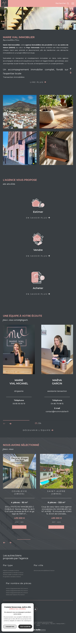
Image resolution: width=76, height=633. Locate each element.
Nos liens (53, 623)
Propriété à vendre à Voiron (12, 576)
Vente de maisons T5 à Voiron (15, 594)
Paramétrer (10, 626)
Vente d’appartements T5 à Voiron (17, 590)
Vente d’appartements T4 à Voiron (17, 592)
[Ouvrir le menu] (73, 3)
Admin (39, 623)
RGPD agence (45, 623)
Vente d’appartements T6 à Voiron (17, 588)
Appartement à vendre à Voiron (13, 572)
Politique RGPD (60, 623)
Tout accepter (25, 626)
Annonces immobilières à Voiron (44, 570)
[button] (10, 423)
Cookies (38, 625)
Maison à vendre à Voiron (11, 570)
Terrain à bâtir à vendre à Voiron (13, 574)
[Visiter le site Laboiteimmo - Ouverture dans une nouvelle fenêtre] (38, 629)
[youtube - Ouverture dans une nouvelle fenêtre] (35, 609)
